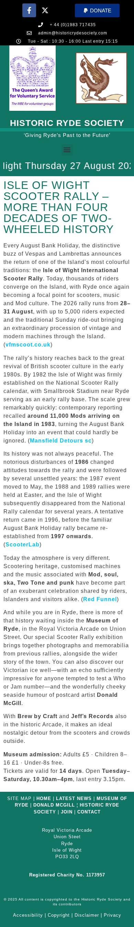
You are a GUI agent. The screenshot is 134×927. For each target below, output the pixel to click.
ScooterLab (22, 544)
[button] (97, 10)
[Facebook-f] (29, 10)
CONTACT (89, 811)
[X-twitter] (45, 10)
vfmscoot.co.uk (28, 345)
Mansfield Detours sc (61, 441)
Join (66, 811)
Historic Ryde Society (67, 123)
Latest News (74, 798)
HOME (43, 798)
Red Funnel (100, 599)
